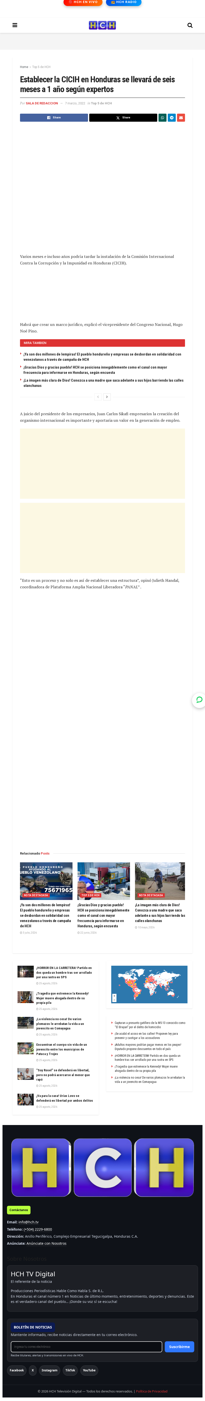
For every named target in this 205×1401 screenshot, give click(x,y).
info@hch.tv (28, 1222)
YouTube (89, 1370)
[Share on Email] (181, 118)
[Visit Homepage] (102, 25)
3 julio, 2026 (29, 932)
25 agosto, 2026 (47, 983)
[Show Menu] (14, 25)
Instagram (50, 1370)
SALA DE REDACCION (42, 103)
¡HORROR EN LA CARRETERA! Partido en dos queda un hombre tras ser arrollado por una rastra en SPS (64, 972)
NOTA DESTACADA (36, 895)
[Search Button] (190, 25)
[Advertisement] (102, 40)
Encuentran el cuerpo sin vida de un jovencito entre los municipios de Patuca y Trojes (61, 1049)
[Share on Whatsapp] (162, 118)
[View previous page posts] (98, 396)
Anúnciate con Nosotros (46, 1243)
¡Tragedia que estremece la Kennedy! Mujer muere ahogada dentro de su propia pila (62, 998)
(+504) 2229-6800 (38, 1229)
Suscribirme (179, 1346)
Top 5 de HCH (41, 67)
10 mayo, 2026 (145, 927)
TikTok (70, 1370)
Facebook (17, 1370)
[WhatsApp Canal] (200, 700)
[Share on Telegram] (172, 118)
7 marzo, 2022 (75, 103)
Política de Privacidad (152, 1391)
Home (24, 67)
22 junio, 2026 (88, 932)
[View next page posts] (107, 396)
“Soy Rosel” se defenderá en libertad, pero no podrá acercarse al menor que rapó (63, 1074)
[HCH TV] (102, 1167)
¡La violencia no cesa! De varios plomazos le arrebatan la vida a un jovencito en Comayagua (60, 1023)
